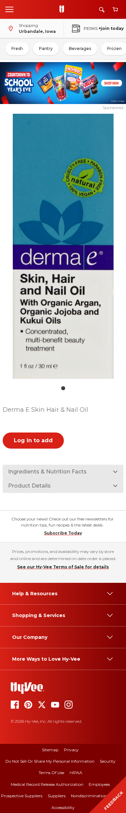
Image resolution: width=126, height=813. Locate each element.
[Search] (101, 9)
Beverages (80, 48)
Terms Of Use (51, 772)
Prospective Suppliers (21, 795)
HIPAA (76, 772)
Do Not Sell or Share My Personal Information (49, 761)
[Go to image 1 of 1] (63, 388)
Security (108, 761)
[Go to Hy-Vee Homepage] (63, 9)
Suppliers (57, 795)
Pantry (46, 48)
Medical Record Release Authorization (47, 784)
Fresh (17, 48)
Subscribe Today (63, 533)
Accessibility (63, 807)
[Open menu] (9, 9)
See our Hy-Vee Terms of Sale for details (63, 566)
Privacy (71, 749)
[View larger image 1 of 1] (63, 246)
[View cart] (115, 9)
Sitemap (50, 749)
